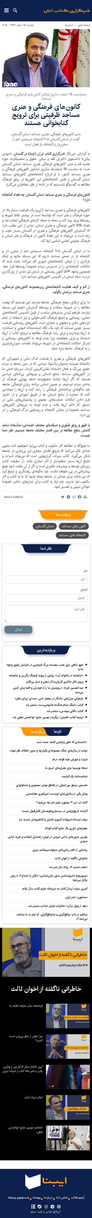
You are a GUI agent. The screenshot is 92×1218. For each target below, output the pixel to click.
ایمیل (84, 589)
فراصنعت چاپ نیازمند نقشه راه (26, 1005)
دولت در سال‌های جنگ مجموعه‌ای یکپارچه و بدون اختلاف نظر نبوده (49, 750)
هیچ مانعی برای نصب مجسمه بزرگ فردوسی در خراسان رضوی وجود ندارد (44, 666)
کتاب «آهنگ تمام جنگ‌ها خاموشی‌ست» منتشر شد (54, 705)
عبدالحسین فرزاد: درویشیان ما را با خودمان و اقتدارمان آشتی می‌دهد (48, 690)
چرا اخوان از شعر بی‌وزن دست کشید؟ (26, 1038)
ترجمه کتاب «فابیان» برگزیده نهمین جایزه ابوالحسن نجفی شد (48, 717)
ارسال (18, 629)
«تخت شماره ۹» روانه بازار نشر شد (68, 867)
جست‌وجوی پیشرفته (18, 1198)
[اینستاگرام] (46, 1207)
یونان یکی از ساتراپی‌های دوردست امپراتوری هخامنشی (57, 793)
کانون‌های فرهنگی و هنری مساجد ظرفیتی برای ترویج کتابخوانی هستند (46, 115)
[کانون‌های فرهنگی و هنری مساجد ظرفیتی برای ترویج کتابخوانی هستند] (46, 58)
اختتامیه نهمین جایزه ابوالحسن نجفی (25, 1129)
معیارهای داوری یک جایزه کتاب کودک (66, 828)
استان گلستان (45, 526)
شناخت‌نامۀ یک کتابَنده (75, 776)
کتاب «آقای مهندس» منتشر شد (65, 711)
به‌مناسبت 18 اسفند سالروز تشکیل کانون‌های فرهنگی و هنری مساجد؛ (46, 96)
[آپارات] (59, 1207)
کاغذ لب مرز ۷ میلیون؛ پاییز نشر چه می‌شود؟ (62, 802)
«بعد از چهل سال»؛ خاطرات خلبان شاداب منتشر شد (58, 906)
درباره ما (48, 1198)
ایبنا (67, 14)
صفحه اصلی (84, 25)
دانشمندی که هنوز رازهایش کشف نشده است (62, 742)
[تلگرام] (52, 1207)
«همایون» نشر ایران (76, 897)
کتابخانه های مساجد (72, 535)
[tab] (57, 731)
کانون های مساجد (74, 526)
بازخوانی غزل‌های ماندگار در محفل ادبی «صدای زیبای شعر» (49, 698)
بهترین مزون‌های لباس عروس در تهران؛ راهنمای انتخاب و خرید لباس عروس (48, 838)
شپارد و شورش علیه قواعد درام (70, 759)
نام (86, 571)
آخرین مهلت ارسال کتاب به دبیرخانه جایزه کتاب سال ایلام (55, 888)
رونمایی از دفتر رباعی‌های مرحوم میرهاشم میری (60, 849)
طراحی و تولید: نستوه (41, 1212)
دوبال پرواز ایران (34, 1097)
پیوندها (36, 1198)
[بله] (39, 1207)
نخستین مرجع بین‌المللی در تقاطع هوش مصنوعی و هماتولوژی (52, 785)
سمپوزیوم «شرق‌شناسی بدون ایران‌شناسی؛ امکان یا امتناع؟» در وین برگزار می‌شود (49, 877)
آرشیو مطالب (77, 1198)
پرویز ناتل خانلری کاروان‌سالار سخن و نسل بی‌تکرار (54, 681)
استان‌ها (69, 25)
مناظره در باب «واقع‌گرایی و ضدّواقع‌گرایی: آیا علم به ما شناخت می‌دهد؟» (52, 916)
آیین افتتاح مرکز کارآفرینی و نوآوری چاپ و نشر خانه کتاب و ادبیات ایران (23, 1068)
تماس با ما (62, 1198)
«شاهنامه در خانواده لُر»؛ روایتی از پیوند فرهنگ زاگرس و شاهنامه (46, 675)
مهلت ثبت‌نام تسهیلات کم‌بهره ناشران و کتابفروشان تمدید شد (53, 819)
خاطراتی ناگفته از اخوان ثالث (71, 858)
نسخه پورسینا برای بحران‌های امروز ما (66, 768)
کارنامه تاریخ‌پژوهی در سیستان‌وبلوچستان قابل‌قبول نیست (55, 811)
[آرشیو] (33, 1207)
